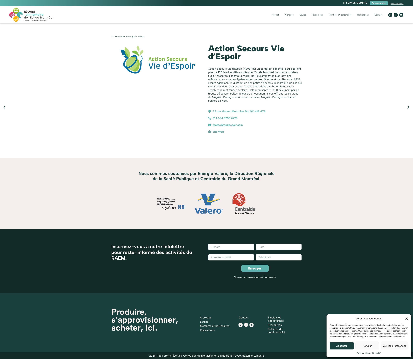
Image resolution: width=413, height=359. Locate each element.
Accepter (341, 345)
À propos (289, 15)
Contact (378, 15)
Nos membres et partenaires (129, 36)
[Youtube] (401, 15)
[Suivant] (308, 107)
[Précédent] (104, 107)
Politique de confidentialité (369, 353)
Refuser (367, 345)
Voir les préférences (394, 345)
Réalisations (363, 15)
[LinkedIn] (390, 15)
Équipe (302, 15)
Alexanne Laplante (253, 355)
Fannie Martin (205, 355)
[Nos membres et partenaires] (112, 36)
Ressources (317, 15)
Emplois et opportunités (276, 319)
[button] (406, 318)
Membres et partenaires (340, 15)
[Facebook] (246, 325)
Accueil (275, 15)
